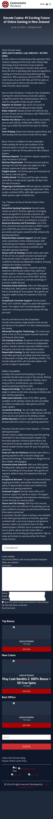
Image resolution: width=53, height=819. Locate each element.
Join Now (26, 649)
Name (5, 593)
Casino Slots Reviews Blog (13, 758)
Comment (7, 565)
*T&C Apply (26, 644)
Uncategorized (12, 548)
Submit (27, 746)
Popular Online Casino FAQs (14, 761)
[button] (42, 4)
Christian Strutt (34, 27)
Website (5, 599)
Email (5, 596)
